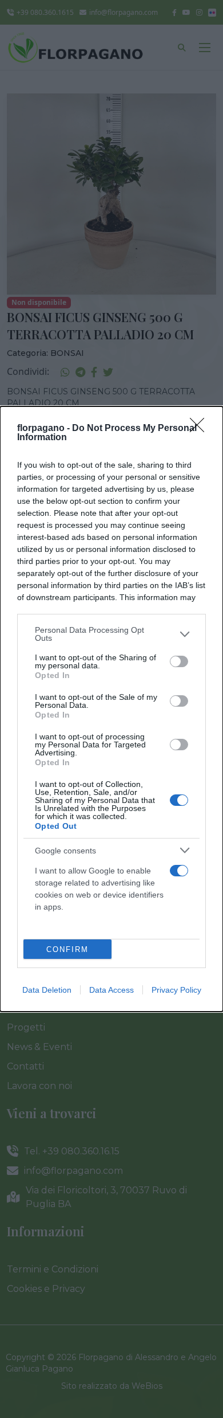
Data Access (111, 989)
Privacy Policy (176, 989)
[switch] (179, 661)
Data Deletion (46, 989)
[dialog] (111, 709)
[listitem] (111, 634)
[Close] (201, 429)
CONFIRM (67, 949)
